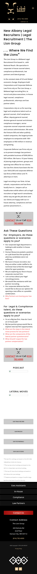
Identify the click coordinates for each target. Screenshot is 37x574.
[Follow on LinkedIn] (9, 19)
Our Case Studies (18, 451)
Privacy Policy (18, 548)
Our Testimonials (18, 441)
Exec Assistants (18, 485)
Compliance (18, 497)
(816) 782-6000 (22, 19)
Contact (10, 220)
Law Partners (18, 503)
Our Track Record (18, 421)
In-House (18, 491)
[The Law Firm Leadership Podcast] (18, 379)
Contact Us (24, 21)
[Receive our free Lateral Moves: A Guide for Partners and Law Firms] (18, 403)
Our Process (18, 431)
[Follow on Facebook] (20, 568)
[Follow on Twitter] (13, 19)
